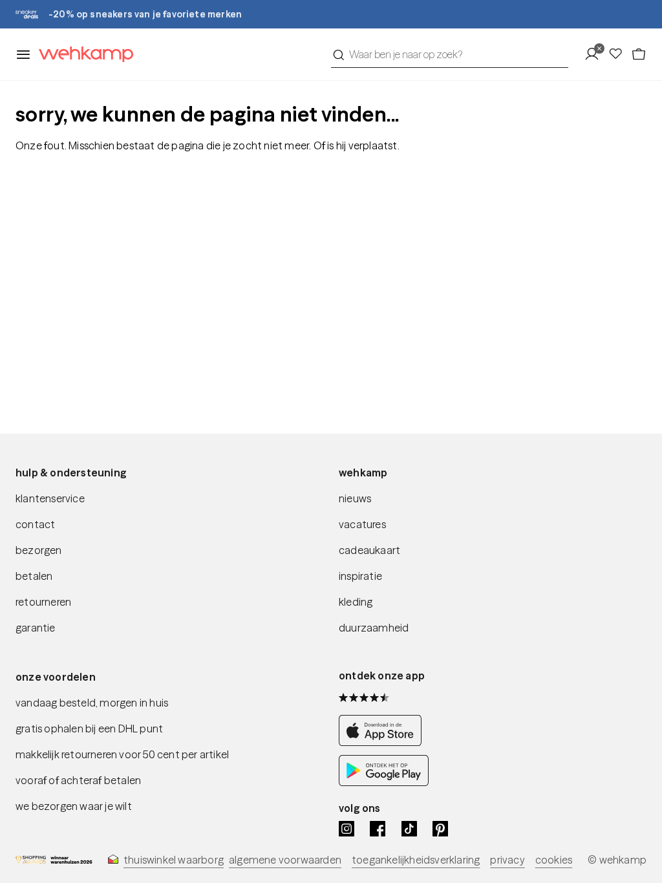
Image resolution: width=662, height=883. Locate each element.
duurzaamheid (374, 627)
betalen (34, 575)
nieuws (355, 498)
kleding (355, 601)
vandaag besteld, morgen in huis (92, 702)
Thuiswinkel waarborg (173, 859)
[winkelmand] (638, 54)
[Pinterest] (440, 828)
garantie (36, 627)
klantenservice (50, 498)
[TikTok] (409, 828)
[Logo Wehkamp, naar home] (82, 55)
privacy (507, 859)
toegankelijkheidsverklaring (416, 859)
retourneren (43, 601)
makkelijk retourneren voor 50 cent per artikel (122, 754)
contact (35, 524)
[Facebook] (377, 828)
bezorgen (39, 550)
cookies (553, 859)
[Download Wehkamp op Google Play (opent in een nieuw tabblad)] (384, 782)
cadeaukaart (369, 550)
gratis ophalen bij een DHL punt (89, 728)
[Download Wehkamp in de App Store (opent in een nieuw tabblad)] (384, 742)
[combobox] (449, 54)
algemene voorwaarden (285, 859)
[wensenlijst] (619, 54)
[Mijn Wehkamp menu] (596, 54)
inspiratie (360, 575)
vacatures (362, 524)
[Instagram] (346, 828)
